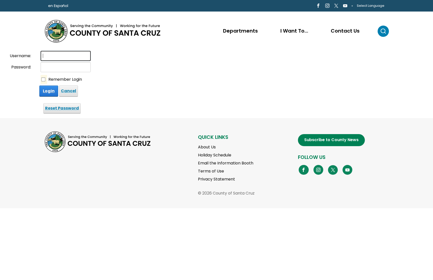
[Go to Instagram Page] (327, 6)
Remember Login (65, 79)
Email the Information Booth (225, 163)
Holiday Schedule (214, 155)
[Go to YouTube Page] (347, 169)
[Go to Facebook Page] (318, 6)
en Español (58, 5)
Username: (20, 56)
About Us (207, 147)
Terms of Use (211, 171)
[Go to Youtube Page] (345, 6)
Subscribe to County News (331, 140)
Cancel (68, 91)
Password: (21, 67)
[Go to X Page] (336, 6)
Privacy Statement (216, 179)
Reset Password (62, 108)
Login (49, 91)
